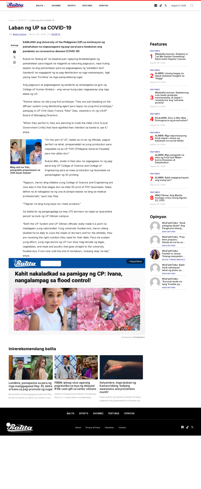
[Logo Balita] (15, 6)
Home (11, 20)
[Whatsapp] (14, 62)
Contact (122, 427)
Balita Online (19, 34)
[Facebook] (14, 52)
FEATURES (87, 5)
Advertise (109, 427)
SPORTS (72, 5)
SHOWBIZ (56, 5)
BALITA (39, 5)
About (78, 427)
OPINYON (103, 5)
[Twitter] (14, 57)
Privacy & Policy (93, 427)
